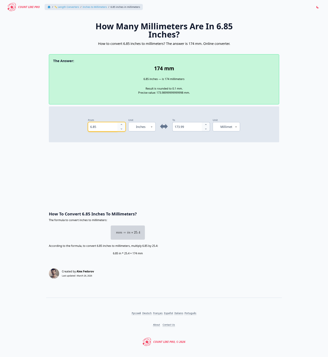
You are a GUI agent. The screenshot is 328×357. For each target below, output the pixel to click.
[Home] (49, 7)
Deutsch (147, 313)
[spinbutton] (102, 126)
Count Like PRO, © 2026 (169, 342)
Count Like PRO (29, 7)
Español (168, 313)
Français (158, 313)
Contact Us (169, 324)
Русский (136, 313)
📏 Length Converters (66, 7)
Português (190, 313)
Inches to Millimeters (95, 7)
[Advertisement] (151, 175)
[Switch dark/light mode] (317, 7)
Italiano (178, 313)
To (173, 120)
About (156, 324)
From (91, 120)
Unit (130, 120)
